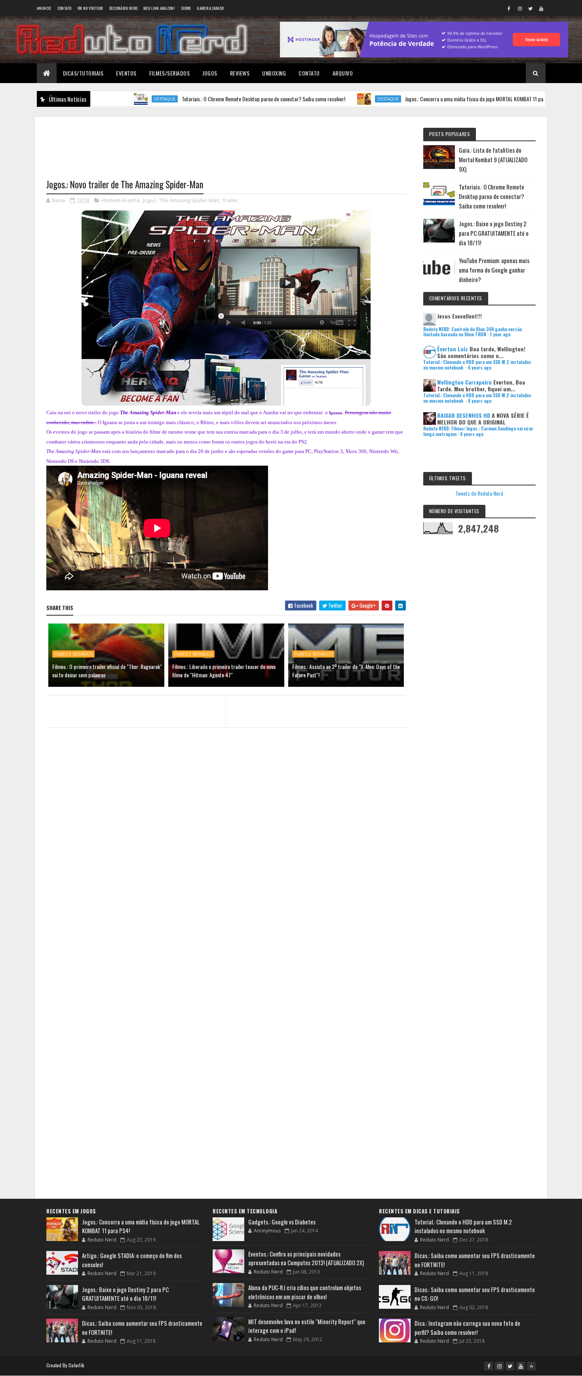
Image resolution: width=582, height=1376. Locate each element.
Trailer (230, 200)
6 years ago (479, 367)
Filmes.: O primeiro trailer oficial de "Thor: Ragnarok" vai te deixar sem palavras (107, 670)
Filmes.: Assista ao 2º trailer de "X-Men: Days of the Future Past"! (346, 670)
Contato (64, 8)
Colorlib (76, 1365)
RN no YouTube (90, 8)
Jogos (209, 73)
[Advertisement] (226, 143)
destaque (120, 99)
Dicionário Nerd (123, 8)
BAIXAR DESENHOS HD (463, 415)
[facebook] (509, 8)
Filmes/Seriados (169, 73)
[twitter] (530, 8)
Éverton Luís (452, 349)
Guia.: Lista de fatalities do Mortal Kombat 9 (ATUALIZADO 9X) (493, 159)
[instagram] (519, 8)
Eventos (126, 73)
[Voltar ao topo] (531, 1366)
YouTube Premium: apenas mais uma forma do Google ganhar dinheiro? (494, 270)
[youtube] (541, 8)
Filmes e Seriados (73, 654)
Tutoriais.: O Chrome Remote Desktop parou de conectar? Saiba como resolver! (219, 99)
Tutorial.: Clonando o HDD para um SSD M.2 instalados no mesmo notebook (463, 1226)
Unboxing (274, 73)
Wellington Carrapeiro (464, 382)
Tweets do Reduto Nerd (479, 493)
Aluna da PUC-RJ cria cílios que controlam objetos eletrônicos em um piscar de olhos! (304, 1292)
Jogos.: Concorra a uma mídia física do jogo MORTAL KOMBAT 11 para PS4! (437, 99)
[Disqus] (226, 887)
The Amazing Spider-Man (189, 200)
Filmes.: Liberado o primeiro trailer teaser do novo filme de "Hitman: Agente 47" (224, 670)
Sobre (186, 8)
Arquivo (343, 73)
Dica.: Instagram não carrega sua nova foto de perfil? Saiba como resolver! (467, 1327)
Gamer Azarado (210, 8)
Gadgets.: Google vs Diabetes (282, 1221)
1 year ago (500, 334)
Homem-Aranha (121, 200)
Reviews (240, 73)
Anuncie (44, 8)
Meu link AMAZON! (159, 8)
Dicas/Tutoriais (83, 73)
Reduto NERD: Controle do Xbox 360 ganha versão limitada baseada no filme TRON (472, 331)
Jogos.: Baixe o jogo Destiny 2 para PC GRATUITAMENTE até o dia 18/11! (494, 233)
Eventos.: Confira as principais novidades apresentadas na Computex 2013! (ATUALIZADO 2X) (306, 1258)
